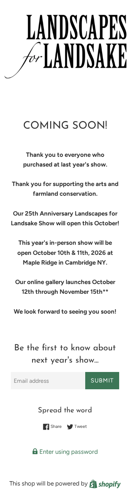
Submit (102, 380)
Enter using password (68, 451)
